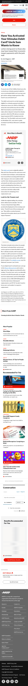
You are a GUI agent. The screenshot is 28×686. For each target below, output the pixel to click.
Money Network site (10, 268)
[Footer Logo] (14, 592)
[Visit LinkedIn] (16, 681)
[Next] (22, 162)
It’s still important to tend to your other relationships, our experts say (12, 396)
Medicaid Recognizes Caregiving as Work (14, 442)
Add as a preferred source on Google (18, 84)
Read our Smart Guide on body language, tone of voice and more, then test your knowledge (13, 472)
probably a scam (15, 260)
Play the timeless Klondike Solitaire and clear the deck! (12, 343)
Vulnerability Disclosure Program (10, 675)
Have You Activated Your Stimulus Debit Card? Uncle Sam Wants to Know (13, 40)
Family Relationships (8, 389)
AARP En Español (18, 607)
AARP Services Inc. (18, 632)
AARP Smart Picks (6, 621)
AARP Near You (6, 625)
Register (16, 5)
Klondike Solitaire (8, 341)
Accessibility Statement (17, 666)
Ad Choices (22, 675)
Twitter (5, 84)
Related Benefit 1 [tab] (4, 163)
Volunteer (4, 611)
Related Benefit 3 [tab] (7, 163)
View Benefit (9, 155)
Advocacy (5, 439)
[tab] (8, 503)
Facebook (2, 84)
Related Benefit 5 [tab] (9, 163)
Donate (3, 607)
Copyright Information (7, 672)
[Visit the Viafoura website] (22, 511)
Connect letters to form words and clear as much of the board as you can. (13, 334)
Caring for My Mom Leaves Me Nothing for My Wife (12, 392)
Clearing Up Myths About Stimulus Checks (12, 315)
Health (5, 357)
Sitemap (4, 663)
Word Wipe (6, 331)
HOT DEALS (7, 573)
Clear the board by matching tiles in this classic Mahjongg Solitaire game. (13, 353)
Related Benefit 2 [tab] (5, 163)
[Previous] (18, 162)
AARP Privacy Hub (11, 663)
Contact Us (17, 604)
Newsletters (17, 611)
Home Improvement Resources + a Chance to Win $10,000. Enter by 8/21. (11, 2)
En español (4, 63)
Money (3, 32)
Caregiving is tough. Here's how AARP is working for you (13, 421)
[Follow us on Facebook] (3, 681)
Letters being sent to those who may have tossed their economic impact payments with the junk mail (13, 52)
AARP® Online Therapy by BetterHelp (13, 149)
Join (14, 20)
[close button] (26, 9)
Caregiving (6, 414)
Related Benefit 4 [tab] (8, 163)
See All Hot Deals (14, 582)
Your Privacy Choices (7, 677)
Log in (18, 491)
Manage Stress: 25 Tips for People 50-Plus (13, 360)
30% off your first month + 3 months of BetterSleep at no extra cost (13, 153)
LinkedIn (9, 84)
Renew (14, 24)
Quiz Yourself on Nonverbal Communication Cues (11, 467)
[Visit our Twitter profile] (7, 681)
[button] (26, 5)
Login (20, 5)
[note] (13, 81)
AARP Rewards (5, 618)
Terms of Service (6, 666)
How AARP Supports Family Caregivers (11, 417)
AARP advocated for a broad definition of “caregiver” (13, 446)
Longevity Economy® (7, 656)
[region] (14, 500)
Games (4, 329)
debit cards (7, 170)
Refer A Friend (17, 614)
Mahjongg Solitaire (9, 350)
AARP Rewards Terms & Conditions (10, 669)
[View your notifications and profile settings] (24, 502)
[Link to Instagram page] (12, 681)
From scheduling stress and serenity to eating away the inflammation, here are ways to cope (14, 365)
